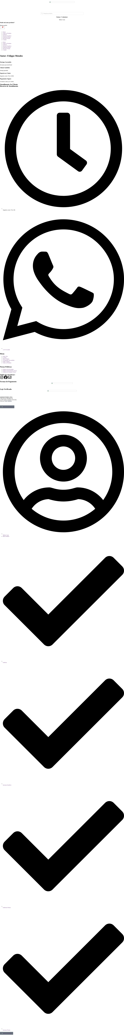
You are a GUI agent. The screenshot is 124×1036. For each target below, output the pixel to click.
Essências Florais (7, 37)
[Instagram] (2, 377)
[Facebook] (5, 377)
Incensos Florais (6, 38)
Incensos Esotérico (7, 35)
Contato (4, 39)
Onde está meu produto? (7, 22)
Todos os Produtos (7, 33)
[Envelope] (9, 377)
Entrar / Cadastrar (62, 17)
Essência (5, 34)
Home (4, 32)
